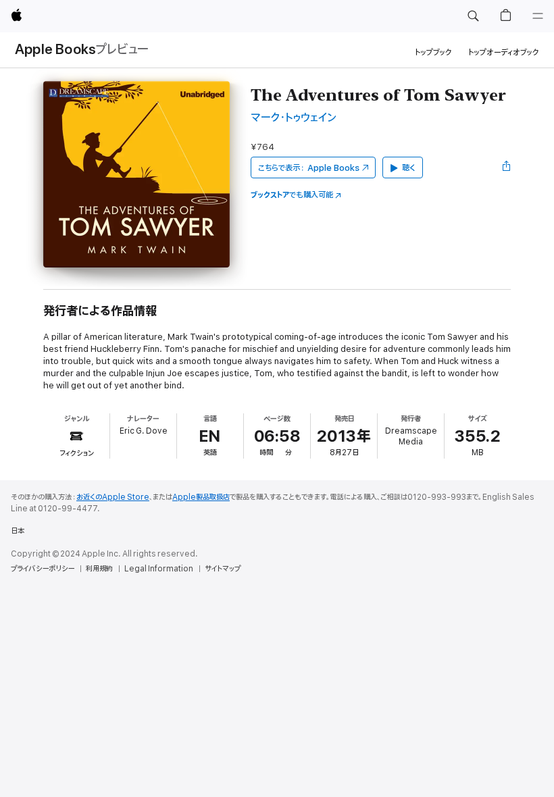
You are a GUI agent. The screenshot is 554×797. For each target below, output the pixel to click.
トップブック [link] (433, 52)
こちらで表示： (308, 168)
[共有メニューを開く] (507, 167)
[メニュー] (538, 16)
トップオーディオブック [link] (503, 52)
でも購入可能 (292, 195)
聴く (409, 168)
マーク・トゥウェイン (293, 118)
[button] (473, 16)
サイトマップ (223, 568)
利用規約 (99, 568)
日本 (17, 531)
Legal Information (158, 568)
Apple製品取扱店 (201, 497)
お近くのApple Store (112, 497)
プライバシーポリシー (42, 568)
